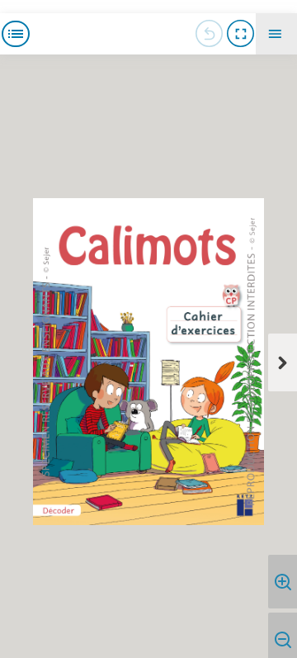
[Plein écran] (240, 33)
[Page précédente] (208, 33)
